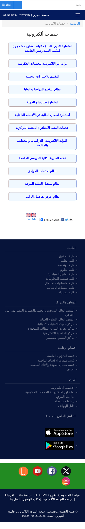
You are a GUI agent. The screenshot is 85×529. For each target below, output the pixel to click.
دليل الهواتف (66, 406)
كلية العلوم (67, 269)
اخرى (70, 369)
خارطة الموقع (65, 396)
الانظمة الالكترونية (62, 387)
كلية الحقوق (66, 256)
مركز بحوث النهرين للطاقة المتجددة (51, 328)
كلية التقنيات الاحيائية (60, 287)
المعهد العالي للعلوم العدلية (56, 319)
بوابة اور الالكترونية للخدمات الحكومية (49, 392)
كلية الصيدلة (66, 292)
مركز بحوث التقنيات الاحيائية (55, 324)
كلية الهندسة (66, 265)
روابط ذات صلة (64, 401)
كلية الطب (67, 260)
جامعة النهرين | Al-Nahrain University (26, 14)
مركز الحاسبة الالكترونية (58, 333)
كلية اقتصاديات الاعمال (59, 283)
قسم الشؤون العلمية (60, 356)
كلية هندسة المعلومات (59, 278)
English (6, 4)
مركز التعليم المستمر (60, 337)
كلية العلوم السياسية (61, 274)
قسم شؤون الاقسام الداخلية (55, 360)
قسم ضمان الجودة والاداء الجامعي (52, 364)
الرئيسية (75, 23)
